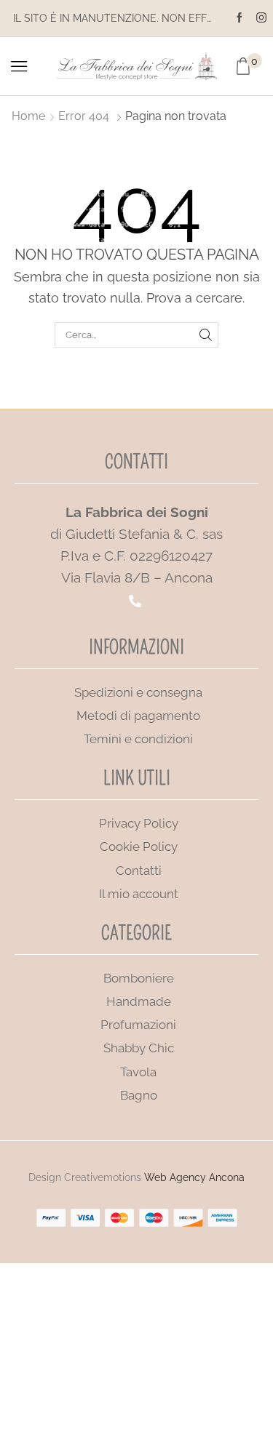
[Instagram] (261, 18)
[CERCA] (205, 334)
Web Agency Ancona (194, 1177)
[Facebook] (239, 18)
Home (28, 116)
